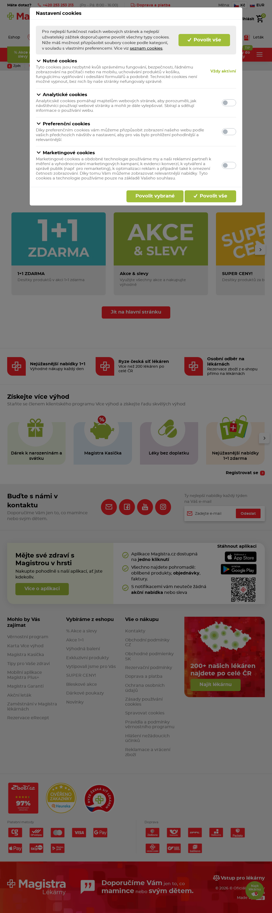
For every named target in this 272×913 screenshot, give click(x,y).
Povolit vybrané (155, 196)
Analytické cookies (65, 94)
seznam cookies (146, 48)
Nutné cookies (60, 61)
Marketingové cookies (69, 153)
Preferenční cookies (66, 124)
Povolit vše (206, 40)
